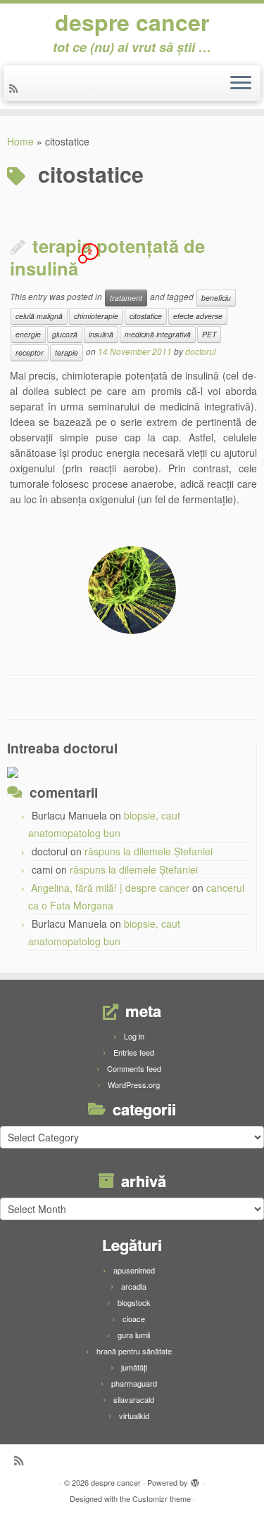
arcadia (133, 1286)
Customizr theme (161, 1498)
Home (20, 141)
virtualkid (134, 1415)
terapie (66, 352)
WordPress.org (134, 1084)
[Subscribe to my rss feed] (15, 88)
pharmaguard (134, 1383)
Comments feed (134, 1068)
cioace (133, 1318)
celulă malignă (39, 316)
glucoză (64, 334)
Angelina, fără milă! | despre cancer (110, 888)
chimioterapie (96, 316)
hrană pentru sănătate (134, 1350)
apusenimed (134, 1270)
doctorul (200, 351)
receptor (29, 352)
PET (209, 334)
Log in (134, 1036)
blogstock (134, 1302)
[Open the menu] (240, 83)
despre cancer (132, 21)
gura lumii (134, 1334)
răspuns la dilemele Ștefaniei (148, 851)
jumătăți (134, 1367)
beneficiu (216, 297)
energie (28, 334)
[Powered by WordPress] (195, 1479)
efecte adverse (197, 316)
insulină (101, 334)
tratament (126, 297)
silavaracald (133, 1399)
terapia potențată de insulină (107, 257)
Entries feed (133, 1052)
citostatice (146, 316)
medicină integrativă (158, 334)
